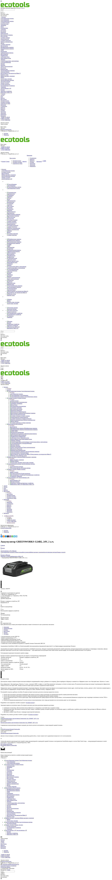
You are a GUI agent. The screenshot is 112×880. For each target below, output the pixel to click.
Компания (9, 502)
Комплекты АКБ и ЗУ (17, 556)
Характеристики (8, 628)
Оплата (5, 632)
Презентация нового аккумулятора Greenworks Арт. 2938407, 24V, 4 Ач (19, 722)
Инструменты (13, 427)
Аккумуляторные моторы (16, 466)
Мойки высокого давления (17, 459)
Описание (6, 627)
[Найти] (2, 11)
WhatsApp (6, 135)
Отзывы (6, 629)
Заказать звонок (11, 522)
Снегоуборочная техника (16, 394)
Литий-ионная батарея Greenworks (10, 733)
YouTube (6, 133)
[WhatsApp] (12, 536)
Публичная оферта (5, 867)
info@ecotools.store (6, 129)
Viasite (8, 869)
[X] (8, 536)
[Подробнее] (1, 727)
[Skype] (14, 536)
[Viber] (10, 536)
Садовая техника (14, 400)
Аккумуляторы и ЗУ (15, 480)
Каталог (9, 389)
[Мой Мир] (6, 536)
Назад (9, 388)
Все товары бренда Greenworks (9, 745)
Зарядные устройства (6, 556)
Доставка (6, 634)
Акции (2, 841)
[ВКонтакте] (1, 536)
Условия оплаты (30, 702)
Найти (2, 873)
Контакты (3, 848)
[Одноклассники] (4, 536)
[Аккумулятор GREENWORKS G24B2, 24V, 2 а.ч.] (18, 577)
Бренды (3, 845)
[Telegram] (16, 536)
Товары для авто (14, 472)
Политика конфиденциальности (10, 864)
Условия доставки (33, 714)
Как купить (10, 494)
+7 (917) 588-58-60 (5, 120)
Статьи (2, 842)
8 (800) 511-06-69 (5, 117)
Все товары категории (6, 744)
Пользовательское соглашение (8, 865)
